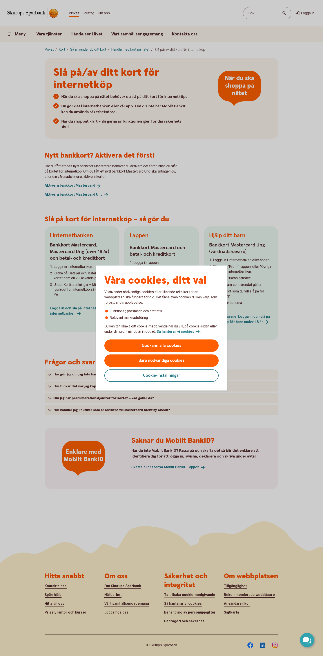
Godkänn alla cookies (161, 345)
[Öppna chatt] (307, 640)
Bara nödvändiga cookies (161, 360)
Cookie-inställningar (161, 375)
